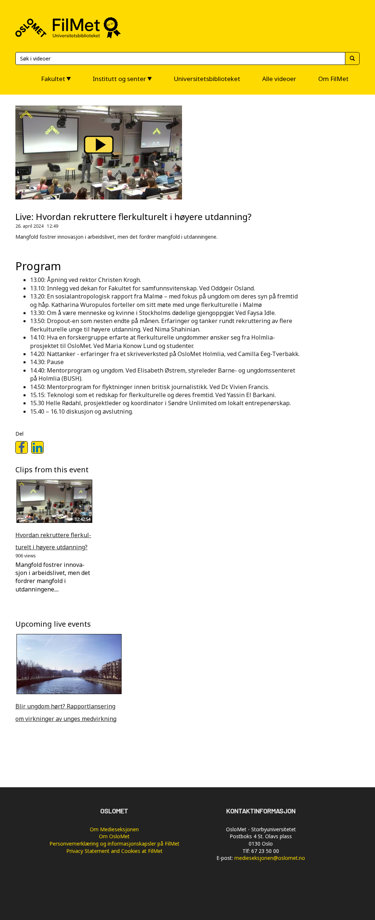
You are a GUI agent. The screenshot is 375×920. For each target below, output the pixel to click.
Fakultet (53, 78)
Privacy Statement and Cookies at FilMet (114, 850)
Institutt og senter (119, 78)
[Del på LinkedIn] (37, 447)
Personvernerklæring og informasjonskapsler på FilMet (114, 843)
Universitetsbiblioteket (207, 78)
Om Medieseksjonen (114, 829)
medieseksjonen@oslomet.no (269, 857)
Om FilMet (333, 78)
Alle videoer (279, 78)
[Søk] (352, 58)
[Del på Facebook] (21, 447)
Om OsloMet (114, 836)
